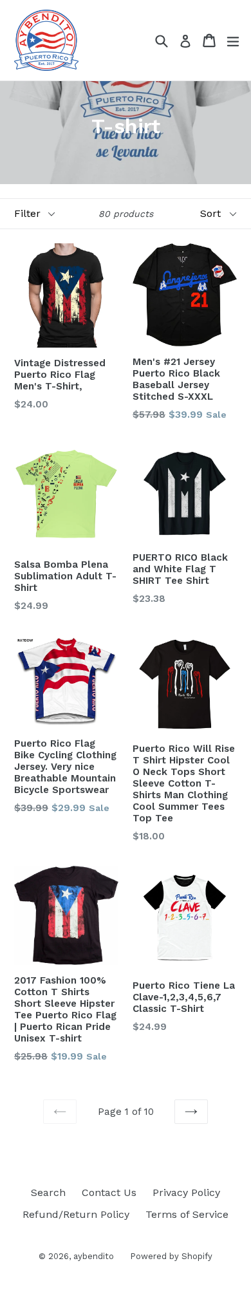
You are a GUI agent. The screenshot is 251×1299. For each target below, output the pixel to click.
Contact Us (109, 1192)
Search (48, 1192)
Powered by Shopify (171, 1256)
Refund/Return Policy (76, 1214)
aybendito (93, 1256)
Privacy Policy (186, 1192)
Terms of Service (186, 1214)
